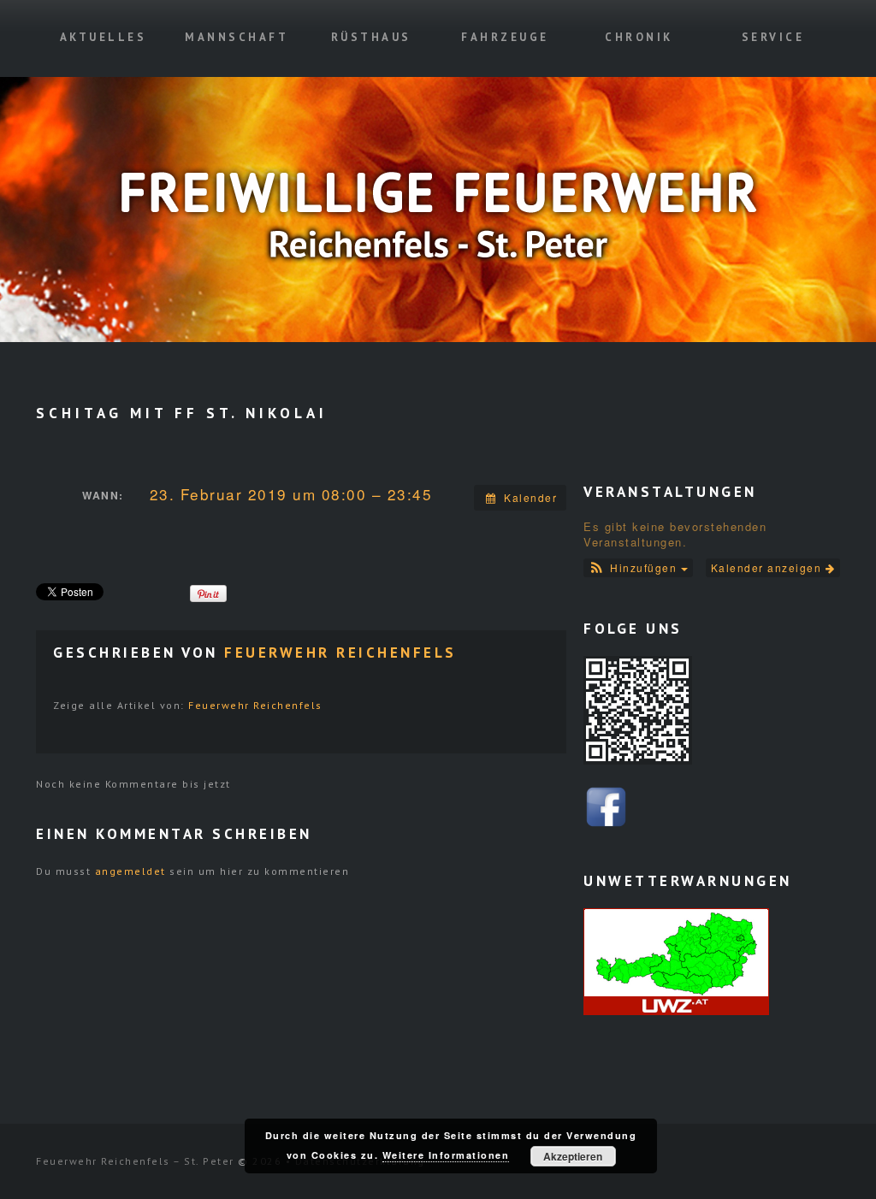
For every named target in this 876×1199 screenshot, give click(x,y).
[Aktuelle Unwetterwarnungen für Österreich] (676, 960)
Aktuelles (103, 37)
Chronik (639, 37)
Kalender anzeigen (768, 567)
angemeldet (130, 871)
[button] (638, 567)
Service (773, 37)
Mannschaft (236, 37)
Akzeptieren (572, 1156)
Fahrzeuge (505, 37)
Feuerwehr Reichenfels (340, 652)
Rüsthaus (371, 37)
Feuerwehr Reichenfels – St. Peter (135, 1161)
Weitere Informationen (446, 1155)
